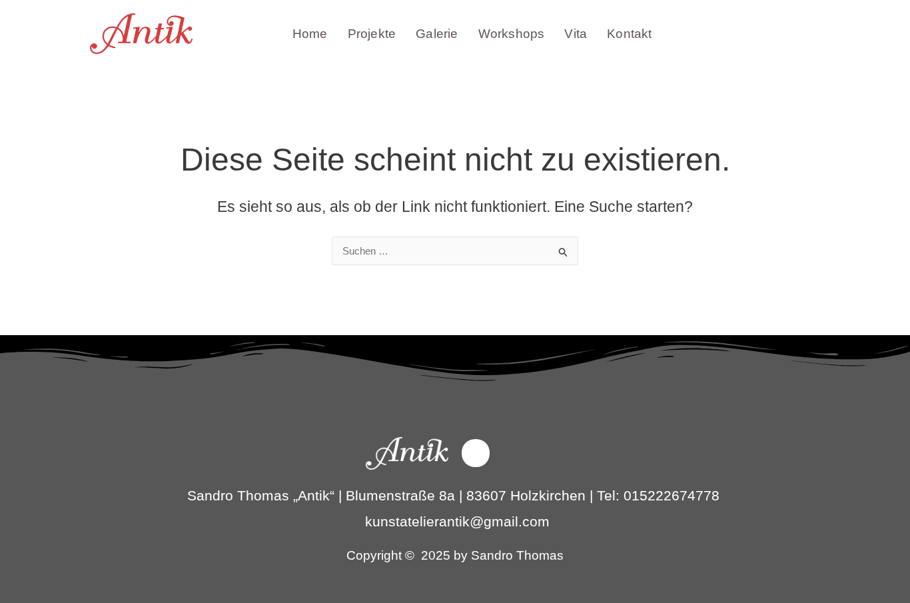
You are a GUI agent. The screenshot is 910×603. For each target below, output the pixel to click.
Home (310, 34)
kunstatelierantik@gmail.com (457, 521)
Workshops (511, 34)
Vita (575, 34)
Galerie (437, 34)
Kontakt (629, 34)
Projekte (372, 34)
